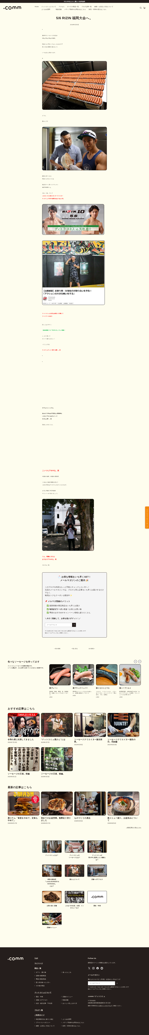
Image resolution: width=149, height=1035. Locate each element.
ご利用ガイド (39, 1015)
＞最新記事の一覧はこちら (133, 827)
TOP (36, 958)
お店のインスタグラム (104, 1005)
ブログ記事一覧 (87, 6)
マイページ (38, 963)
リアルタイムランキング (147, 517)
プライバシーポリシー (43, 1022)
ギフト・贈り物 (41, 972)
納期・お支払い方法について (103, 6)
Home (37, 6)
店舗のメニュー (68, 996)
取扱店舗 (59, 9)
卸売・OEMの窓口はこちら (97, 9)
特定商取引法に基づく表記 (44, 1019)
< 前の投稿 (57, 648)
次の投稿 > (92, 648)
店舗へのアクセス (42, 1000)
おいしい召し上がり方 (70, 1003)
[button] (141, 8)
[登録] (74, 625)
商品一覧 (37, 968)
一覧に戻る (74, 648)
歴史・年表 (39, 996)
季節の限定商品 (41, 979)
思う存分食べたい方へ (43, 982)
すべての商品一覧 (73, 6)
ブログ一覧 (38, 1010)
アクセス (61, 6)
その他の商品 (40, 985)
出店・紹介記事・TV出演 (44, 1003)
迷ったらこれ (67, 972)
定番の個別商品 (41, 975)
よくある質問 (46, 9)
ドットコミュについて (48, 6)
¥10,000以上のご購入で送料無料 (74, 1)
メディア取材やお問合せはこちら (75, 9)
